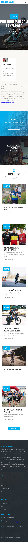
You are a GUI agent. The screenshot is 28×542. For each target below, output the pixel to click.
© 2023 (2, 537)
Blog (2, 491)
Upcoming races (5, 488)
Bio (1, 482)
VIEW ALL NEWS (14, 428)
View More (5, 78)
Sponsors (3, 485)
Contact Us (3, 495)
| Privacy (6, 537)
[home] (8, 2)
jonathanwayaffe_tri (14, 521)
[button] (26, 2)
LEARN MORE (14, 128)
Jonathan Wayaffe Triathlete (16, 523)
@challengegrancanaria (7, 102)
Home (2, 478)
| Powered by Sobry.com (14, 537)
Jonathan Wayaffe (9, 217)
